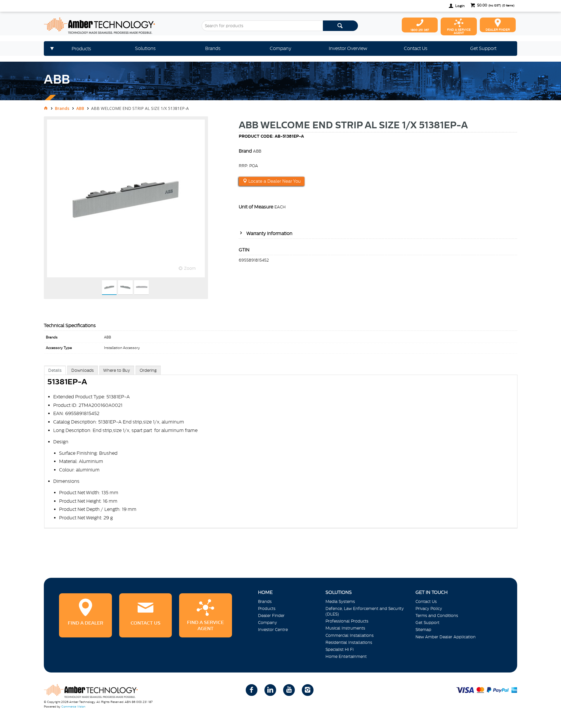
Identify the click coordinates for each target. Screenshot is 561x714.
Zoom (190, 268)
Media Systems (340, 601)
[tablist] (281, 452)
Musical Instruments (345, 628)
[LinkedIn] (270, 690)
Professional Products (346, 621)
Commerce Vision (73, 706)
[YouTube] (289, 690)
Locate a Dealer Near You (274, 181)
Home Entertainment (346, 656)
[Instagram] (308, 690)
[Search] (340, 25)
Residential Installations (348, 642)
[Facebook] (251, 690)
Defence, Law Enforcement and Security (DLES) (364, 611)
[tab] (55, 370)
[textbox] (262, 25)
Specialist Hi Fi (339, 649)
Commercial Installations (349, 635)
